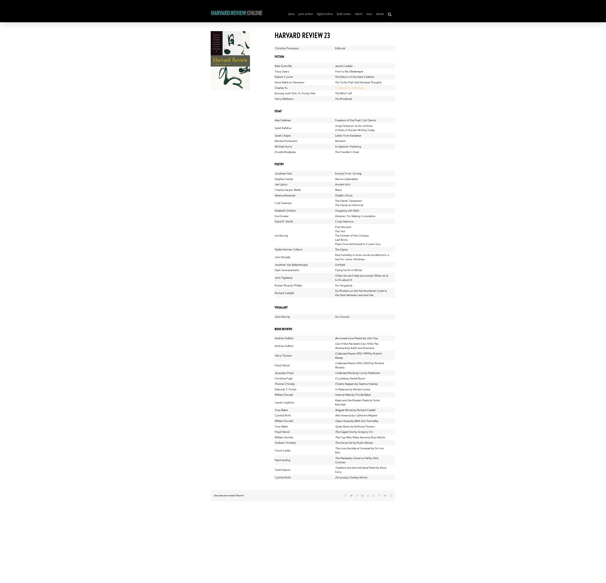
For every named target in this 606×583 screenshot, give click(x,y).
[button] (389, 14)
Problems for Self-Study (350, 88)
